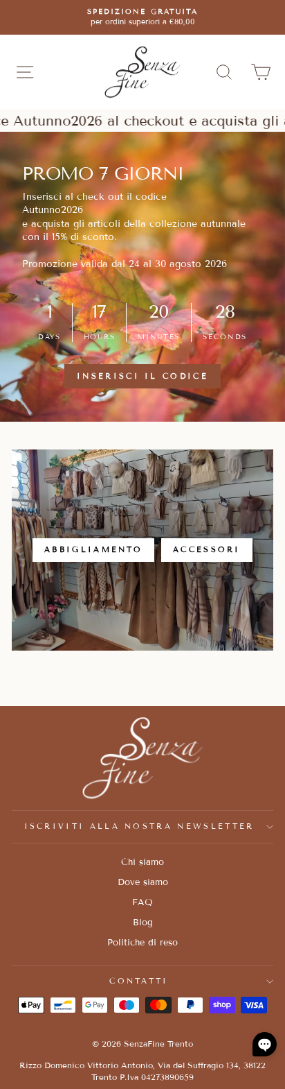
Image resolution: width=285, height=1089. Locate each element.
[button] (264, 1044)
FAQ (142, 902)
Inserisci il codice (142, 376)
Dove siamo (143, 882)
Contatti (139, 981)
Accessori (207, 549)
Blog (143, 922)
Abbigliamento (93, 549)
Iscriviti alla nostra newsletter (139, 826)
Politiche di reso (142, 942)
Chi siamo (142, 862)
